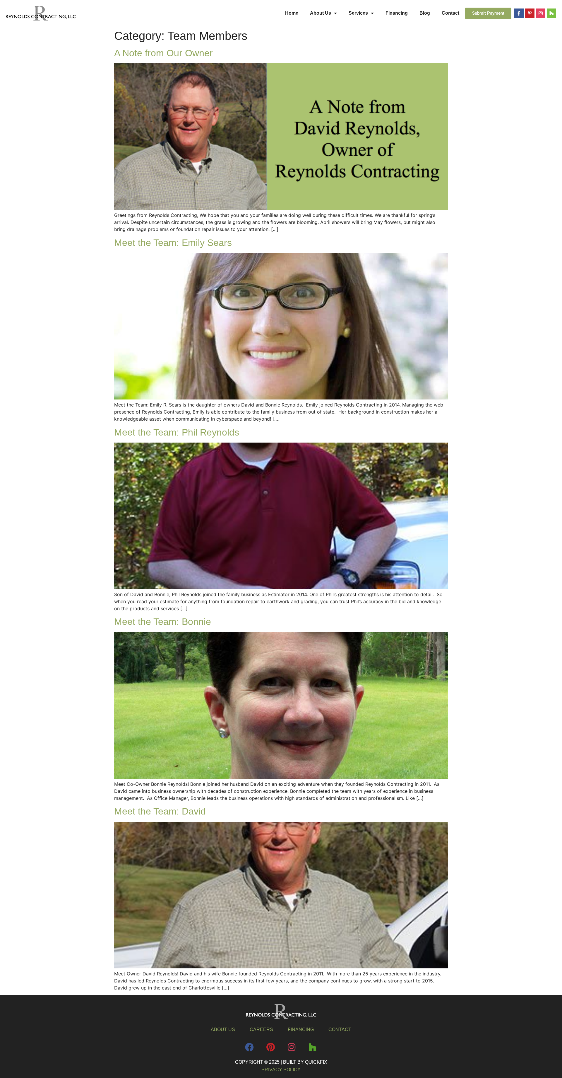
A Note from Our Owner (163, 53)
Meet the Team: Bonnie (162, 621)
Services (358, 13)
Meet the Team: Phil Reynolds (176, 432)
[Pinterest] (270, 1047)
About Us (320, 13)
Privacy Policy (281, 1069)
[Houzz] (551, 13)
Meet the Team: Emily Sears (173, 242)
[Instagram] (540, 13)
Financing (396, 13)
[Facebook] (249, 1047)
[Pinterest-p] (529, 13)
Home (291, 13)
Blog (424, 13)
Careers (261, 1029)
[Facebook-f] (519, 13)
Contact (450, 13)
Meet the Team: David (160, 811)
